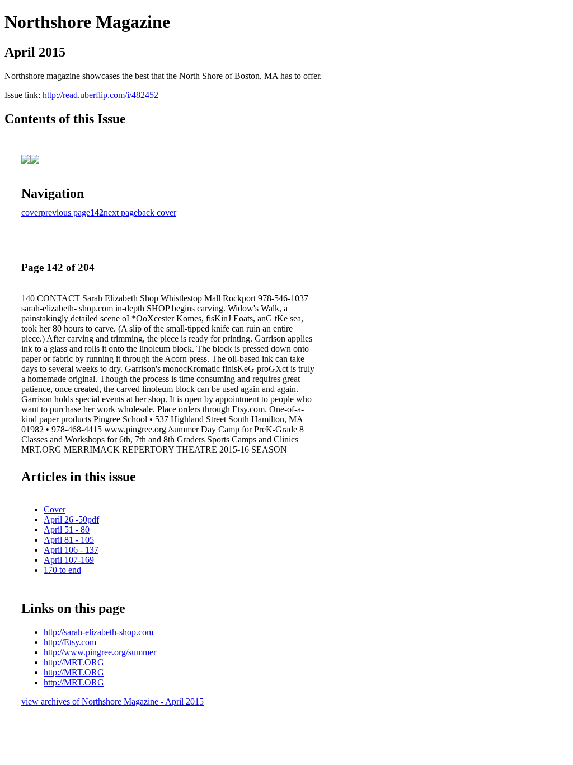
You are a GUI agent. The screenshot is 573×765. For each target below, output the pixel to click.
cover (31, 212)
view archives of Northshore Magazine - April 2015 (112, 701)
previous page (65, 212)
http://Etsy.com (70, 642)
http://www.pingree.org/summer (100, 652)
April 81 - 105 (69, 539)
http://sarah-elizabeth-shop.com (98, 632)
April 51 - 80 (67, 529)
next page (121, 212)
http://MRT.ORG (74, 662)
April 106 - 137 (71, 549)
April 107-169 (69, 560)
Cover (54, 509)
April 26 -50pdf (71, 519)
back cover (157, 212)
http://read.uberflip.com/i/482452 (100, 95)
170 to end (62, 570)
